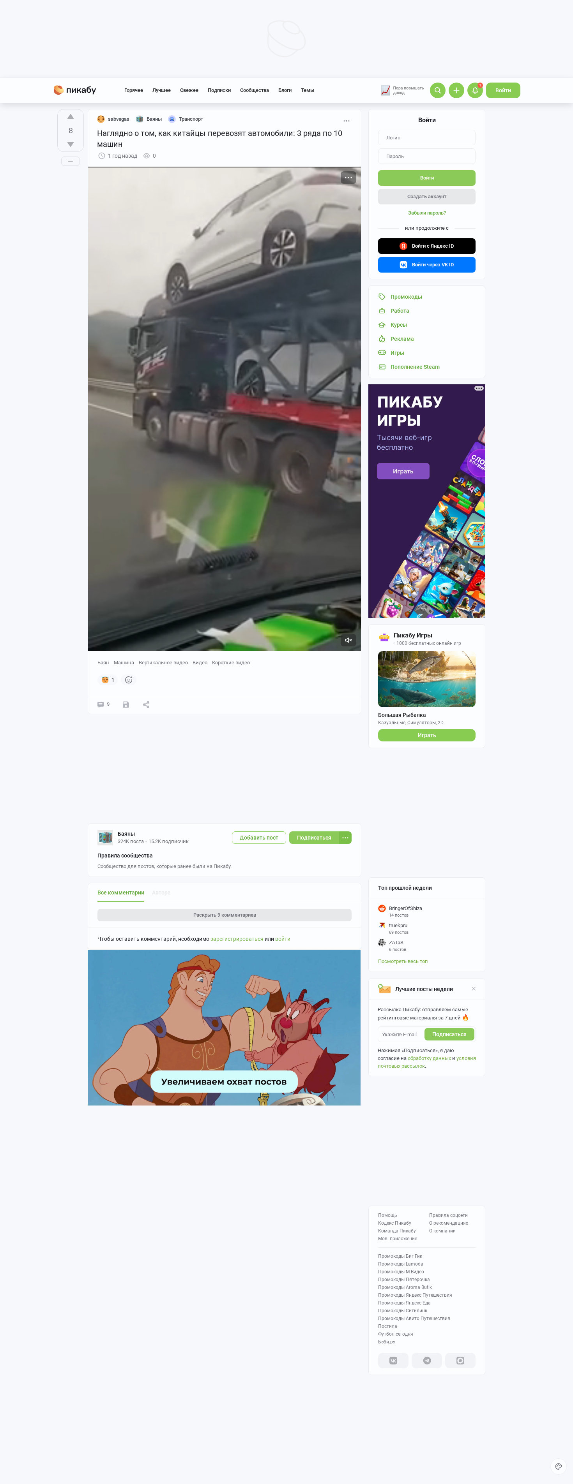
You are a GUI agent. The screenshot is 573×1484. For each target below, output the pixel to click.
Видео (200, 662)
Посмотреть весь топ (403, 961)
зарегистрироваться (237, 939)
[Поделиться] (146, 704)
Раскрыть (224, 915)
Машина (124, 662)
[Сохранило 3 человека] (126, 704)
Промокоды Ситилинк (402, 1310)
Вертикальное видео (163, 662)
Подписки (219, 90)
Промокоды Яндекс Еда (404, 1303)
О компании (442, 1231)
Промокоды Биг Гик (400, 1256)
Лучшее (161, 90)
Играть (427, 735)
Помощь (387, 1215)
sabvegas (118, 119)
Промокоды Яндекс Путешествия (415, 1295)
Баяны (126, 834)
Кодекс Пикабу (394, 1223)
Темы (307, 90)
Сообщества (254, 90)
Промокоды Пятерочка (404, 1279)
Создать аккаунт (426, 196)
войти (282, 939)
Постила (387, 1326)
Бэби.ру (386, 1342)
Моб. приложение (397, 1238)
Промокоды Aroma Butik (405, 1287)
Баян (103, 662)
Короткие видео (231, 662)
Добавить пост (259, 837)
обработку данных (429, 1058)
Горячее (133, 90)
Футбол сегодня (395, 1334)
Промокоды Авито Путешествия (414, 1318)
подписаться (449, 1034)
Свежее (189, 90)
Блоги (285, 90)
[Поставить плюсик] (70, 116)
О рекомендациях (448, 1223)
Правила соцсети (448, 1215)
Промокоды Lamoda (400, 1264)
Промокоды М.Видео (401, 1272)
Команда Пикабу (397, 1231)
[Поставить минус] (70, 144)
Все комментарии (120, 892)
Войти (503, 90)
